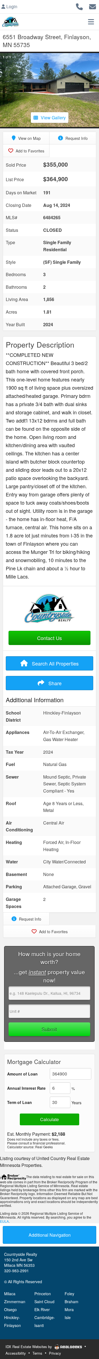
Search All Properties (55, 663)
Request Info (76, 138)
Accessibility (16, 1353)
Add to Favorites (29, 151)
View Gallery (53, 117)
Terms (37, 1353)
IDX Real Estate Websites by (29, 1346)
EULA (4, 1221)
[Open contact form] (92, 6)
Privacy (55, 1353)
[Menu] (91, 21)
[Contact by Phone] (79, 6)
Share (54, 683)
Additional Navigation (50, 1235)
